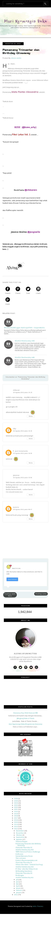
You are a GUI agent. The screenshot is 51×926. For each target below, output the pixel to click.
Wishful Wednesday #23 (25, 850)
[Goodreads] (36, 667)
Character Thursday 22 (24, 847)
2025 (16, 801)
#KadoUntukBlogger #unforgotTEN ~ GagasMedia (24, 328)
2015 (16, 822)
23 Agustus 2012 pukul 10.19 (22, 431)
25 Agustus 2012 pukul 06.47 (22, 509)
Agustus (19, 839)
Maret (18, 888)
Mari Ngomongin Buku (25, 21)
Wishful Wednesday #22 (25, 867)
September (20, 837)
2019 (16, 814)
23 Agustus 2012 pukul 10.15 (22, 392)
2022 (16, 807)
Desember (20, 831)
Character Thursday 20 (24, 873)
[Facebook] (15, 667)
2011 (16, 894)
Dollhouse (19, 854)
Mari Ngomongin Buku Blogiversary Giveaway (25, 724)
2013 (16, 826)
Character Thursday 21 (24, 862)
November (20, 833)
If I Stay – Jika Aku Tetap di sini (27, 869)
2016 (16, 820)
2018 (16, 816)
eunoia (16, 507)
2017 (16, 818)
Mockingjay (20, 875)
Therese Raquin (21, 841)
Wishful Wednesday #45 (25, 357)
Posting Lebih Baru (9, 595)
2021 (16, 809)
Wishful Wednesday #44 (25, 341)
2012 (16, 829)
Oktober (19, 835)
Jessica (16, 475)
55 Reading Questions (24, 871)
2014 (16, 824)
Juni (17, 882)
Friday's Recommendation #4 (26, 860)
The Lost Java (21, 858)
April (17, 886)
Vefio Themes (38, 906)
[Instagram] (25, 667)
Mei (17, 884)
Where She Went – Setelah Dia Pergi (29, 864)
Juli (17, 879)
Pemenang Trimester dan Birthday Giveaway (28, 844)
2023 (16, 805)
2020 (16, 811)
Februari (19, 890)
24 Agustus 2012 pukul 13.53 (22, 477)
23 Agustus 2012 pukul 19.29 (22, 453)
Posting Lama (41, 594)
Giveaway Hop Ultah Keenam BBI (25, 713)
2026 (16, 799)
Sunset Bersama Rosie (24, 856)
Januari (18, 892)
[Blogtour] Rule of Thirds (25, 718)
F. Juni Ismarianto (20, 451)
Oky (14, 429)
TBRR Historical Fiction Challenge (28, 852)
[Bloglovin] (31, 667)
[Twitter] (20, 667)
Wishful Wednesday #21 (25, 877)
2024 (16, 803)
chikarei (16, 390)
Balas (31, 416)
